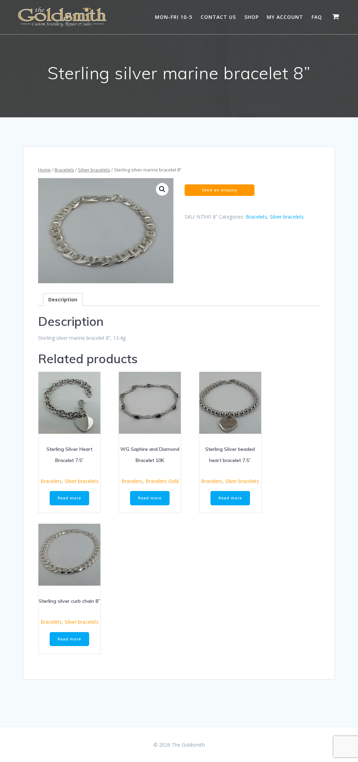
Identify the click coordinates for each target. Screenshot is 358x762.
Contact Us (218, 17)
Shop (251, 17)
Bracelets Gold (162, 481)
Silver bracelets (94, 170)
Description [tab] (62, 299)
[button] (162, 189)
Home (44, 170)
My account (285, 17)
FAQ (317, 17)
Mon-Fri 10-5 (173, 17)
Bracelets (64, 170)
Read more (69, 498)
